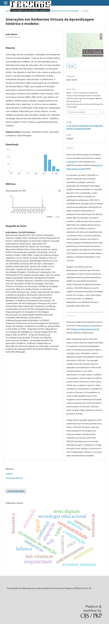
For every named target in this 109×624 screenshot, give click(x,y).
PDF (72, 66)
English (9, 473)
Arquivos (17, 11)
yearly (57, 217)
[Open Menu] (6, 3)
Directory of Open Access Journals (85, 329)
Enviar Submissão (16, 491)
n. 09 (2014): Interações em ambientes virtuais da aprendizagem (52, 11)
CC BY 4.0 (70, 161)
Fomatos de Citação (76, 112)
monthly (49, 217)
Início (8, 11)
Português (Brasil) (14, 478)
